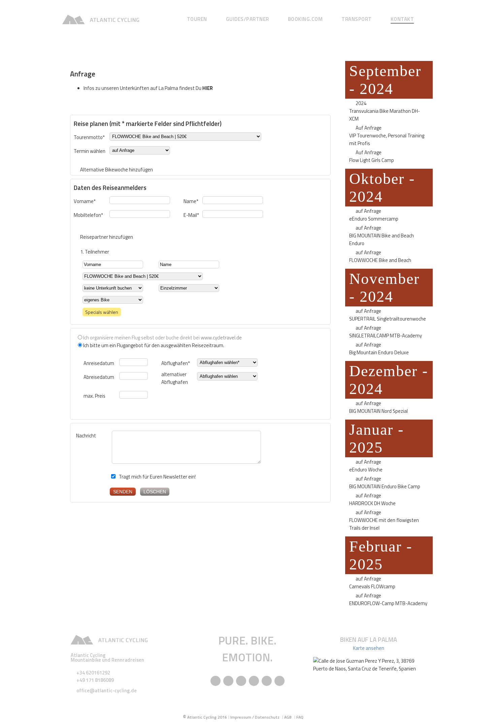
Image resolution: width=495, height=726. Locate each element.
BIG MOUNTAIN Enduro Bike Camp (384, 486)
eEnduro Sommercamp (373, 219)
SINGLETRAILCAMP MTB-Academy (385, 335)
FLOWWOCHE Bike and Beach (380, 260)
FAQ (299, 717)
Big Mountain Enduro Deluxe (379, 352)
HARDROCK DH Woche (372, 503)
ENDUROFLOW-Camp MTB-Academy (388, 603)
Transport (356, 19)
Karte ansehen (368, 648)
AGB (288, 717)
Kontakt (402, 19)
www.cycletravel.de (221, 337)
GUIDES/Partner (247, 19)
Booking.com (305, 19)
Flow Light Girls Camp (371, 160)
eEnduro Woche (366, 469)
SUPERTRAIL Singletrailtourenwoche (387, 319)
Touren (197, 19)
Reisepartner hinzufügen (106, 237)
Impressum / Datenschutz (254, 717)
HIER (207, 88)
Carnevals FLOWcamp (372, 586)
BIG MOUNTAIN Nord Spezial (378, 411)
